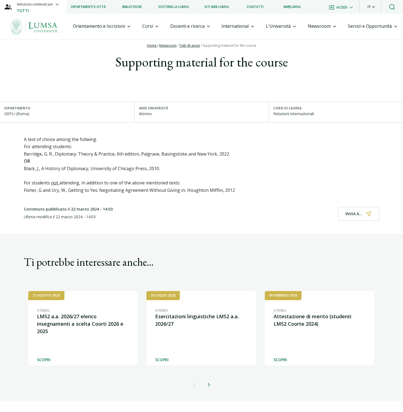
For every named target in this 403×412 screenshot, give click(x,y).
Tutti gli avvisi (189, 45)
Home (152, 45)
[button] (371, 7)
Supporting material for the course (229, 45)
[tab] (102, 26)
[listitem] (88, 7)
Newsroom (168, 45)
